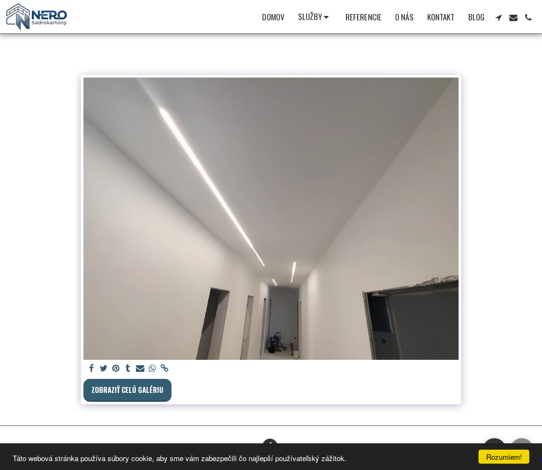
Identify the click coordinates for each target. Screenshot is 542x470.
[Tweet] (103, 368)
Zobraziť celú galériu (127, 389)
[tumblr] (128, 368)
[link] (164, 368)
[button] (315, 17)
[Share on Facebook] (91, 368)
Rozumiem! (504, 456)
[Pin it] (115, 368)
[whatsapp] (152, 368)
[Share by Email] (140, 368)
